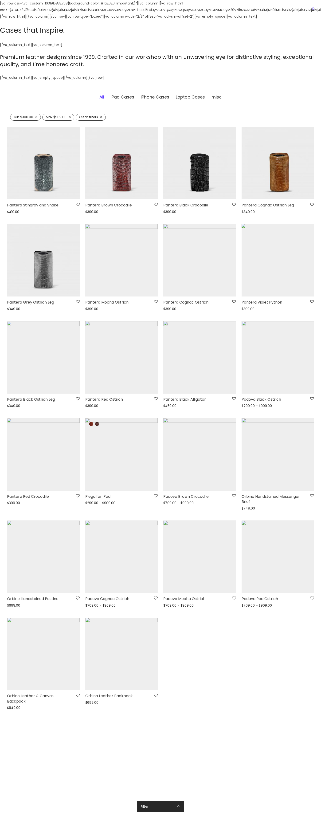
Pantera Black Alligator (184, 399)
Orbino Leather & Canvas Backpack (30, 698)
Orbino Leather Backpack (109, 696)
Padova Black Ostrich (261, 399)
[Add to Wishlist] (78, 205)
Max (56, 117)
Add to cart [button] (301, 484)
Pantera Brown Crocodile (108, 205)
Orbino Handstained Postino (33, 598)
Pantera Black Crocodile (185, 205)
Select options (64, 192)
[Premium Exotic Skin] (97, 424)
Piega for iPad (97, 496)
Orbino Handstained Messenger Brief (271, 499)
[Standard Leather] (91, 424)
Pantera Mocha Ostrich (107, 302)
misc (216, 97)
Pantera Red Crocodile (28, 496)
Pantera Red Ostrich (104, 399)
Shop (11, 10)
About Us (30, 10)
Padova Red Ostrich (260, 598)
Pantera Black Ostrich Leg (31, 399)
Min (23, 117)
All (101, 97)
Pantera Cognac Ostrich (185, 302)
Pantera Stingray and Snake (33, 205)
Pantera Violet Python (262, 302)
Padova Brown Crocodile (186, 496)
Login (292, 10)
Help (48, 10)
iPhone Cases (155, 97)
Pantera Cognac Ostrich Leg (268, 205)
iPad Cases (122, 97)
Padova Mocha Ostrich (184, 598)
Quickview (14, 212)
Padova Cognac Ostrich (107, 598)
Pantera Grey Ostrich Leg (30, 302)
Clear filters (88, 117)
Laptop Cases (190, 97)
